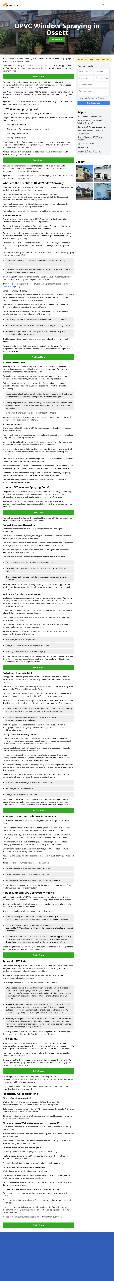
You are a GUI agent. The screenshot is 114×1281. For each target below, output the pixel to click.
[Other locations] (103, 5)
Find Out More (38, 357)
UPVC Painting (9, 286)
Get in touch (57, 39)
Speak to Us (38, 512)
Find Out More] (38, 810)
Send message (93, 103)
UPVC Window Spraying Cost (89, 116)
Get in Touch (38, 76)
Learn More (38, 667)
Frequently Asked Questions (89, 151)
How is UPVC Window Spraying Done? (93, 127)
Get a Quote (38, 160)
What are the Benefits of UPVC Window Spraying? (90, 121)
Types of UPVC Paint (86, 143)
